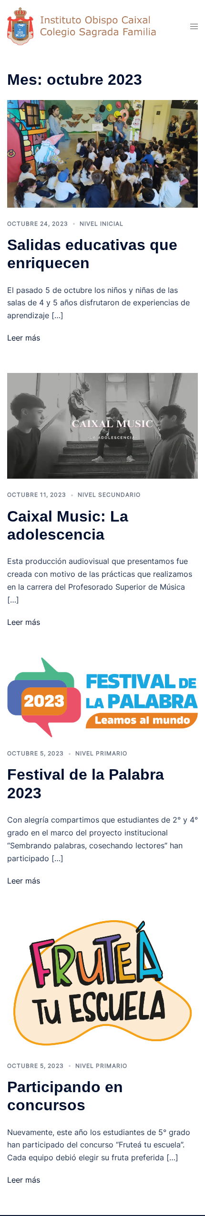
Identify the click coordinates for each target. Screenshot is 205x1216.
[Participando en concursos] (102, 981)
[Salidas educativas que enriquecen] (102, 153)
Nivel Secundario (109, 494)
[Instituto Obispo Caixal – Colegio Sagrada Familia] (90, 25)
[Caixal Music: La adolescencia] (102, 425)
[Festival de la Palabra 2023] (102, 696)
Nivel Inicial (101, 223)
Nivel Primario (101, 753)
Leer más (23, 337)
